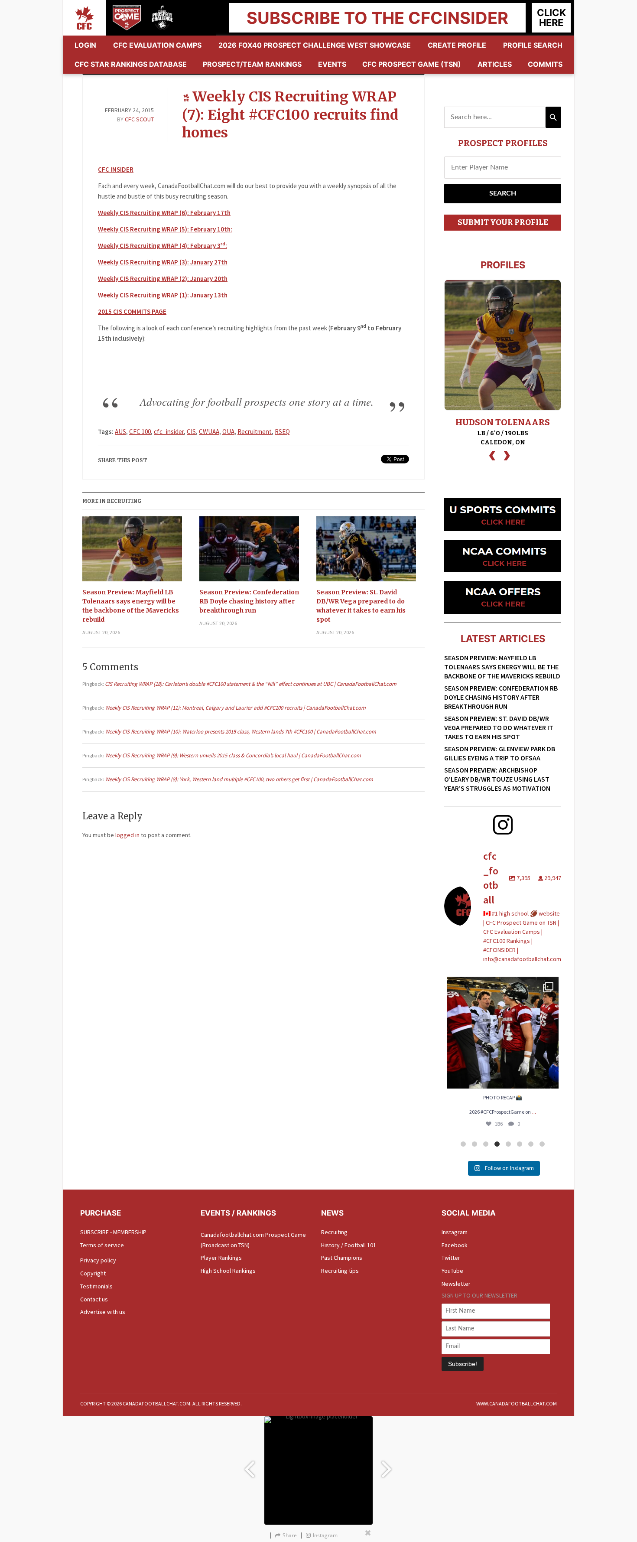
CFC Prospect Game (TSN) (411, 64)
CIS (191, 431)
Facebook (455, 1245)
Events (332, 64)
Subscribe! (462, 1363)
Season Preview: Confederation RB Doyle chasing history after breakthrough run (249, 601)
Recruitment (254, 431)
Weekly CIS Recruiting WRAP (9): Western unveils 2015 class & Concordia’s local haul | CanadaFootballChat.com (233, 755)
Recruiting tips (340, 1271)
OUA (228, 431)
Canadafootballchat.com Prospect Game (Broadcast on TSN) (253, 1240)
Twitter (451, 1258)
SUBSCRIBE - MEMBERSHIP (113, 1232)
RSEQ (282, 431)
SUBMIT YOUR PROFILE (503, 222)
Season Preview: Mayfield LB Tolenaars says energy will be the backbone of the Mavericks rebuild (130, 605)
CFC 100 (140, 431)
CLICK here (551, 17)
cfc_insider (169, 431)
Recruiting (334, 1232)
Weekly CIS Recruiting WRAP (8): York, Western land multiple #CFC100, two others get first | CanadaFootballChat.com (239, 779)
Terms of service (102, 1245)
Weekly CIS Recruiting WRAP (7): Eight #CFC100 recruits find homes (290, 114)
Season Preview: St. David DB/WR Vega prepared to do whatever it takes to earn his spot (361, 605)
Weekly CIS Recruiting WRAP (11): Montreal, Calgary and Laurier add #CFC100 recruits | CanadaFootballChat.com (235, 707)
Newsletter (456, 1284)
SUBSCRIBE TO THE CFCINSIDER (377, 18)
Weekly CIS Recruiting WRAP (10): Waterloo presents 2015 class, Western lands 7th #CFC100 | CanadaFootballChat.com (240, 731)
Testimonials (96, 1286)
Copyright (93, 1273)
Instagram (455, 1232)
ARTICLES (495, 64)
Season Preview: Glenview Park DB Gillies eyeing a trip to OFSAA (499, 753)
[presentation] (492, 454)
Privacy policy (98, 1260)
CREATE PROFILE (457, 45)
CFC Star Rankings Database (131, 64)
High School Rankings (228, 1271)
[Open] (503, 1033)
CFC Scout (139, 119)
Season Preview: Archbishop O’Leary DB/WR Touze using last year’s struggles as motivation (497, 779)
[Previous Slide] (249, 1465)
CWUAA (209, 431)
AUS (120, 431)
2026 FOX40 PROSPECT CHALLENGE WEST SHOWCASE (314, 45)
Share (290, 1535)
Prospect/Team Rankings (252, 64)
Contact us (94, 1299)
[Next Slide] (388, 1465)
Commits (545, 64)
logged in (127, 835)
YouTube (452, 1271)
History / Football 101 (348, 1245)
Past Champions (341, 1258)
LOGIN (85, 45)
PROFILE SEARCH (532, 45)
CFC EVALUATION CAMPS (157, 45)
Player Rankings (221, 1258)
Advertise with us (102, 1312)
